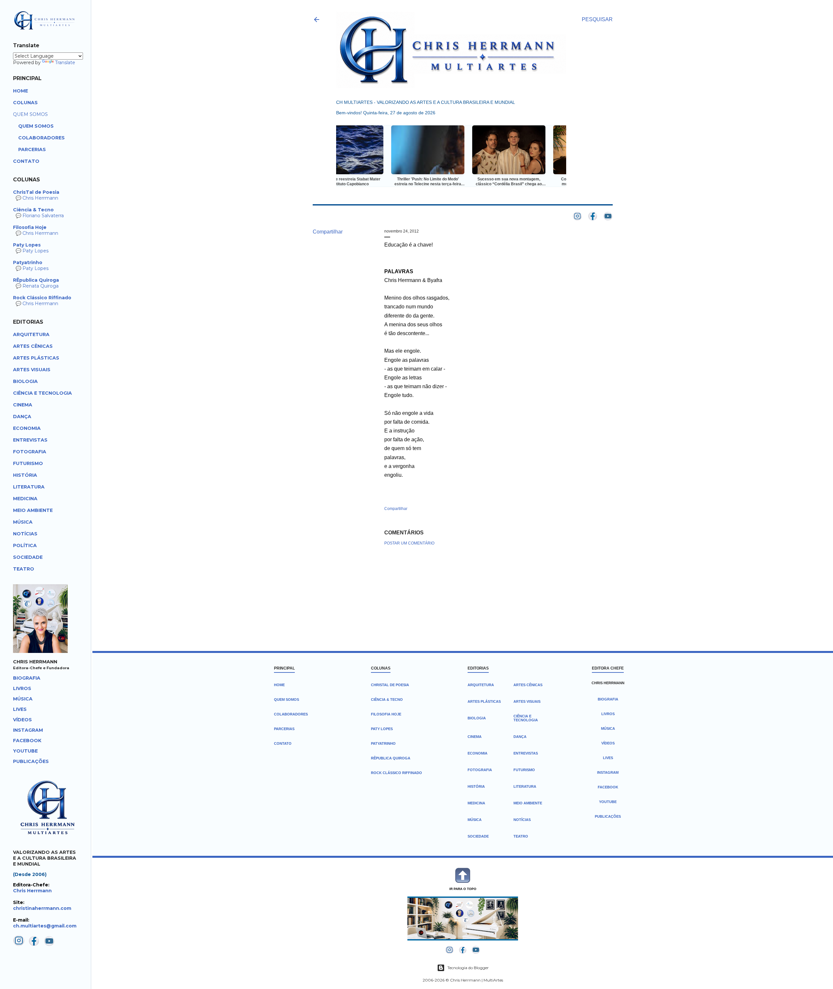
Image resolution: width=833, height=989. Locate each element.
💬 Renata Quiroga (36, 283)
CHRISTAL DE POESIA (390, 685)
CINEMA (475, 737)
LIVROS (608, 714)
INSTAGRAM (608, 772)
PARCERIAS (284, 729)
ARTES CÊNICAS (527, 685)
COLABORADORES (291, 714)
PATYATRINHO (383, 743)
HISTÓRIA (476, 786)
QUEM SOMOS (286, 699)
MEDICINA (476, 803)
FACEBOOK (608, 787)
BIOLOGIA (477, 718)
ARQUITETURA (481, 685)
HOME (279, 685)
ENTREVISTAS (525, 753)
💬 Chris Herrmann (36, 195)
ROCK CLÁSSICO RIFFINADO (396, 773)
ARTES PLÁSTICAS (484, 701)
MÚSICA (475, 820)
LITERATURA (524, 786)
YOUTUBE (608, 802)
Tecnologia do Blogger (468, 967)
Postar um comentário (409, 543)
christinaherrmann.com (42, 908)
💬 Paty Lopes (30, 248)
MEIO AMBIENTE (527, 803)
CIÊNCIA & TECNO (387, 699)
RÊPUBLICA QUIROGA (390, 758)
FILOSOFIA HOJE (386, 714)
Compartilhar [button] (328, 231)
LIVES (608, 758)
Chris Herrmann (32, 891)
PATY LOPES (382, 729)
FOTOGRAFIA (480, 770)
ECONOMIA (477, 753)
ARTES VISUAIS (526, 701)
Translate (65, 62)
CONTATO (283, 743)
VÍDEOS (608, 743)
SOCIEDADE (478, 836)
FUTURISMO (524, 770)
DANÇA (519, 737)
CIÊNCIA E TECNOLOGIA (525, 718)
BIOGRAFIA (608, 699)
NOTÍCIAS (522, 820)
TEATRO (520, 836)
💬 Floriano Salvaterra (38, 213)
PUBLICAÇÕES (608, 816)
